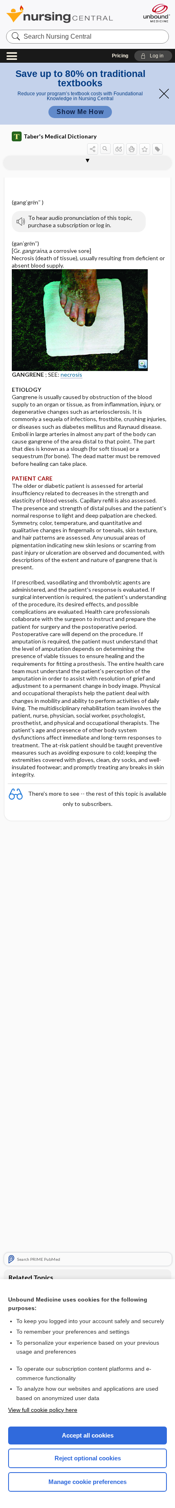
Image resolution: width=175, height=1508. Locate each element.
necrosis (71, 374)
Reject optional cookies (88, 1458)
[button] (153, 55)
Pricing (120, 56)
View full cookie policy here (42, 1410)
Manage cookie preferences (87, 1481)
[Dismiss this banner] (164, 94)
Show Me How (80, 111)
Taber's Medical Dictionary (60, 136)
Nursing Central (70, 14)
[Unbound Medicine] (156, 13)
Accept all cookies (88, 1435)
